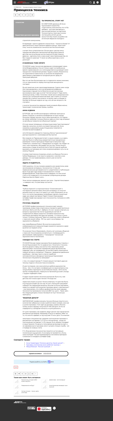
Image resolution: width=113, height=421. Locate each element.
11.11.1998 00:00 (17, 7)
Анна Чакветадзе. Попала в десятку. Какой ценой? (44, 343)
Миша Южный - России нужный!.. (38, 347)
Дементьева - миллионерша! (57, 380)
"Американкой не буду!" (27, 385)
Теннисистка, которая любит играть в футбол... (29, 380)
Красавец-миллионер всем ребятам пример (43, 345)
